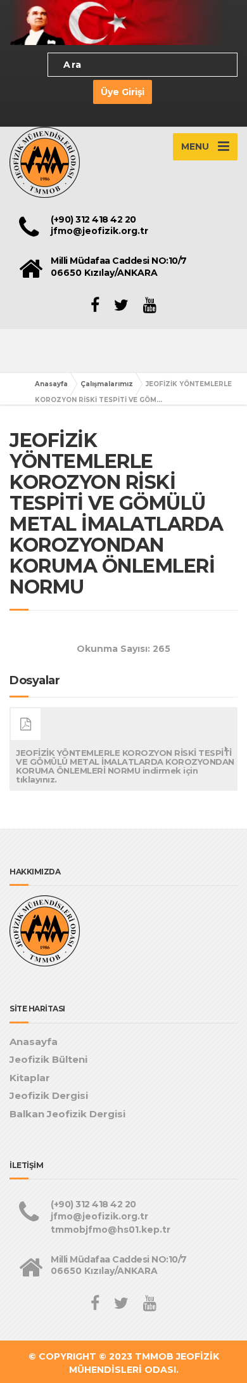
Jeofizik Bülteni (48, 1059)
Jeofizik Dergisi (49, 1095)
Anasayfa (51, 384)
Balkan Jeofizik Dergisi (67, 1114)
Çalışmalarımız (106, 384)
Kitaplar (30, 1078)
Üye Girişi (122, 92)
